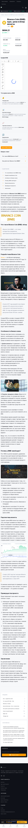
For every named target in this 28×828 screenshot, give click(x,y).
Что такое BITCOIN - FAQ (14, 701)
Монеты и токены (14, 703)
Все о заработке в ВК (14, 698)
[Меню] (26, 8)
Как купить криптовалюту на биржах (14, 708)
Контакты (4, 4)
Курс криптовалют (5, 784)
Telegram (24, 826)
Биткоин (2, 782)
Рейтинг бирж (4, 788)
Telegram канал (14, 754)
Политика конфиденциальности (8, 811)
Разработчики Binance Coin (10, 175)
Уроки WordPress (4, 799)
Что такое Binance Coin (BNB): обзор (12, 172)
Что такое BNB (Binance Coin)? (10, 156)
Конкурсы (19, 1)
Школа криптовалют (5, 796)
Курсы (10, 826)
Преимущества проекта (9, 185)
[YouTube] (1, 776)
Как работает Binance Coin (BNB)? (11, 161)
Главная (2, 14)
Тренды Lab (14, 716)
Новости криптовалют (14, 711)
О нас (2, 807)
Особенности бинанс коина (10, 177)
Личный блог (12, 1)
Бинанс (3, 257)
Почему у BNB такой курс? (9, 180)
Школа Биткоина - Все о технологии (14, 706)
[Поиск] (23, 7)
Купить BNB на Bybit (6, 147)
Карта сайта (3, 813)
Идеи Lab (14, 713)
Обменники (3, 789)
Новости (3, 786)
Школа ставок (4, 801)
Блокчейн (3, 798)
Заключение (6, 188)
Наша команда (5, 1)
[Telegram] (4, 776)
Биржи (17, 826)
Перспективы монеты (9, 183)
